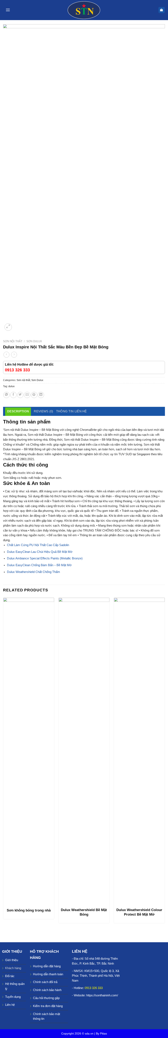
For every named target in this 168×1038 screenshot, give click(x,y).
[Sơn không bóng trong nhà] (28, 751)
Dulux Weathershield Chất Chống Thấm (33, 572)
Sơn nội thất (12, 341)
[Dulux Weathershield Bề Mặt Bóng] (84, 751)
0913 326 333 (94, 988)
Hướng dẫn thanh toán (48, 974)
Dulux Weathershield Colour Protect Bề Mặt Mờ (139, 912)
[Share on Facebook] (13, 395)
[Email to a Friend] (27, 395)
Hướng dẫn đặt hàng (47, 966)
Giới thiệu (11, 960)
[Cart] (161, 10)
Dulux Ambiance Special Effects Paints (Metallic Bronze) (45, 558)
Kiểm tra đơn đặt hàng (48, 1006)
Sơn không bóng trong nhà (29, 910)
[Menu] (8, 10)
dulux (11, 386)
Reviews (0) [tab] (43, 411)
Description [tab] (18, 411)
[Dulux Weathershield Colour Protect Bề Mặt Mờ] (139, 751)
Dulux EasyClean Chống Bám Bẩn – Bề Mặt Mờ (39, 565)
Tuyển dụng (13, 996)
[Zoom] (8, 327)
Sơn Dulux (34, 341)
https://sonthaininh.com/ (102, 995)
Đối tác (10, 976)
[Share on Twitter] (20, 395)
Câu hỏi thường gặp (46, 998)
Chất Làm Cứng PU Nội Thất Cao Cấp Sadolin (38, 545)
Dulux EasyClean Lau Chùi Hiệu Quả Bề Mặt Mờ (40, 551)
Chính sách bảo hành (47, 990)
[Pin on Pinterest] (34, 395)
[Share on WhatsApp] (6, 395)
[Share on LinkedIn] (41, 395)
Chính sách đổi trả (45, 982)
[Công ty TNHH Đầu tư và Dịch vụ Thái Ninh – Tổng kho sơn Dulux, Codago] (84, 10)
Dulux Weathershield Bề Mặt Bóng (84, 912)
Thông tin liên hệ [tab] (71, 411)
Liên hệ (10, 1004)
